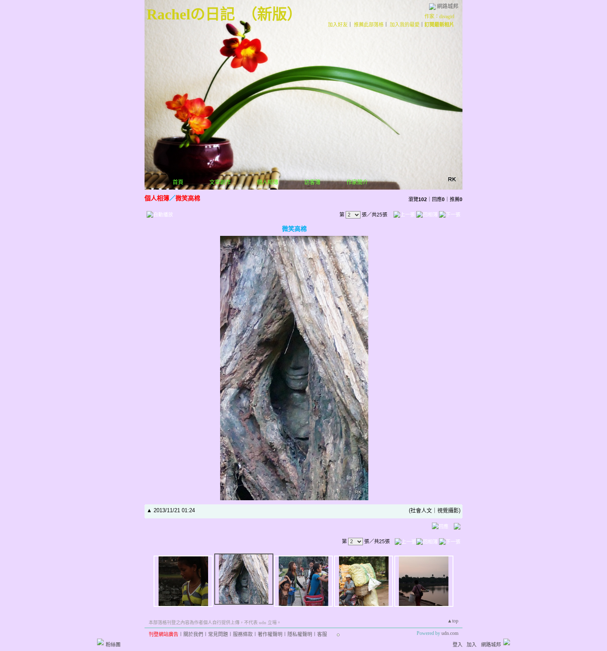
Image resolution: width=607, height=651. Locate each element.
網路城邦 (447, 6)
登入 (457, 645)
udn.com (449, 633)
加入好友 (338, 25)
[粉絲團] (100, 642)
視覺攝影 (448, 510)
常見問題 (218, 634)
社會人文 (421, 510)
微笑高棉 (187, 198)
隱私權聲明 (299, 634)
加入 (472, 645)
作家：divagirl (439, 16)
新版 (272, 14)
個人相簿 (267, 182)
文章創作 (220, 182)
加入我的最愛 (405, 25)
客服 (322, 634)
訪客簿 (312, 182)
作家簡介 (357, 182)
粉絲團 (113, 645)
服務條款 (243, 634)
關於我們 (193, 634)
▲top (452, 621)
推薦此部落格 (369, 25)
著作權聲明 (270, 634)
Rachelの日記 (191, 14)
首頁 (178, 182)
